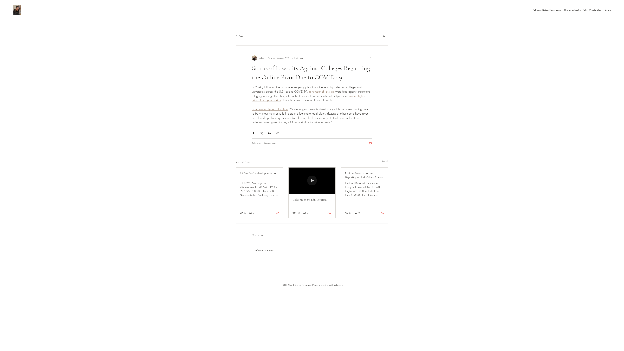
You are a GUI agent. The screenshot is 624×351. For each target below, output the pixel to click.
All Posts (239, 35)
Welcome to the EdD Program (309, 199)
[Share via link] (277, 133)
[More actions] (370, 58)
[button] (384, 35)
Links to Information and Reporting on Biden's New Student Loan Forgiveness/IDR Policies (364, 175)
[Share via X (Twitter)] (261, 133)
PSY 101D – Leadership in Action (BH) (258, 175)
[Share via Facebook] (253, 133)
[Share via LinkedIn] (269, 133)
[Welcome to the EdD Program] (312, 181)
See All (385, 161)
